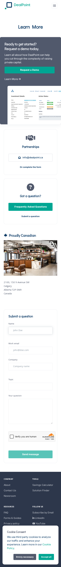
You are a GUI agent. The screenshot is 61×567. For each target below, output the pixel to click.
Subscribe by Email (43, 512)
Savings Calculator (42, 484)
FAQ (6, 512)
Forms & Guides (12, 518)
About (7, 484)
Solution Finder (40, 490)
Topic (10, 379)
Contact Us (10, 490)
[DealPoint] (17, 6)
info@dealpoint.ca (32, 157)
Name (11, 324)
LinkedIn (39, 518)
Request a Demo (29, 69)
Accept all (46, 557)
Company (13, 360)
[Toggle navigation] (54, 6)
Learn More (11, 79)
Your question (15, 396)
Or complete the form (30, 167)
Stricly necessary (25, 557)
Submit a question (30, 216)
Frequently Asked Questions (30, 206)
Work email (13, 343)
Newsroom (10, 495)
